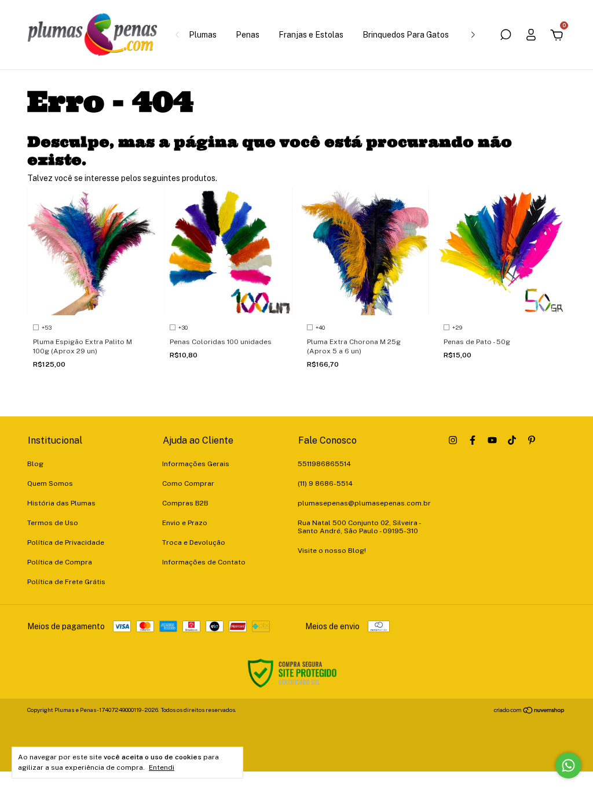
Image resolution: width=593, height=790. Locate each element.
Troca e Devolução (193, 542)
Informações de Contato (204, 562)
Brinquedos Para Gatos (406, 34)
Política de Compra (59, 562)
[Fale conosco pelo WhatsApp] (568, 765)
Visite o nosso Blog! (332, 551)
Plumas (203, 34)
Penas (247, 34)
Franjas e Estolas (311, 34)
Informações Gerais (195, 464)
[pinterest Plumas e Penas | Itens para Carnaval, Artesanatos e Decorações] (531, 440)
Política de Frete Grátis (66, 582)
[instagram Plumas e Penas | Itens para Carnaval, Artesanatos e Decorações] (452, 440)
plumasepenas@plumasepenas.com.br (364, 503)
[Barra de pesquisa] (505, 36)
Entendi (161, 767)
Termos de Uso (52, 523)
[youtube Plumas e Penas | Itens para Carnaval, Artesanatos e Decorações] (492, 440)
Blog (35, 464)
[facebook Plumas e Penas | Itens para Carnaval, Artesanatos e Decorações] (472, 440)
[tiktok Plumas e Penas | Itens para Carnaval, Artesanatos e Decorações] (512, 440)
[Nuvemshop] (529, 711)
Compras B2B (185, 503)
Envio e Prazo (184, 523)
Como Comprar (188, 483)
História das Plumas (61, 503)
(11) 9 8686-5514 (325, 483)
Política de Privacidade (65, 542)
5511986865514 (324, 464)
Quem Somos (50, 483)
